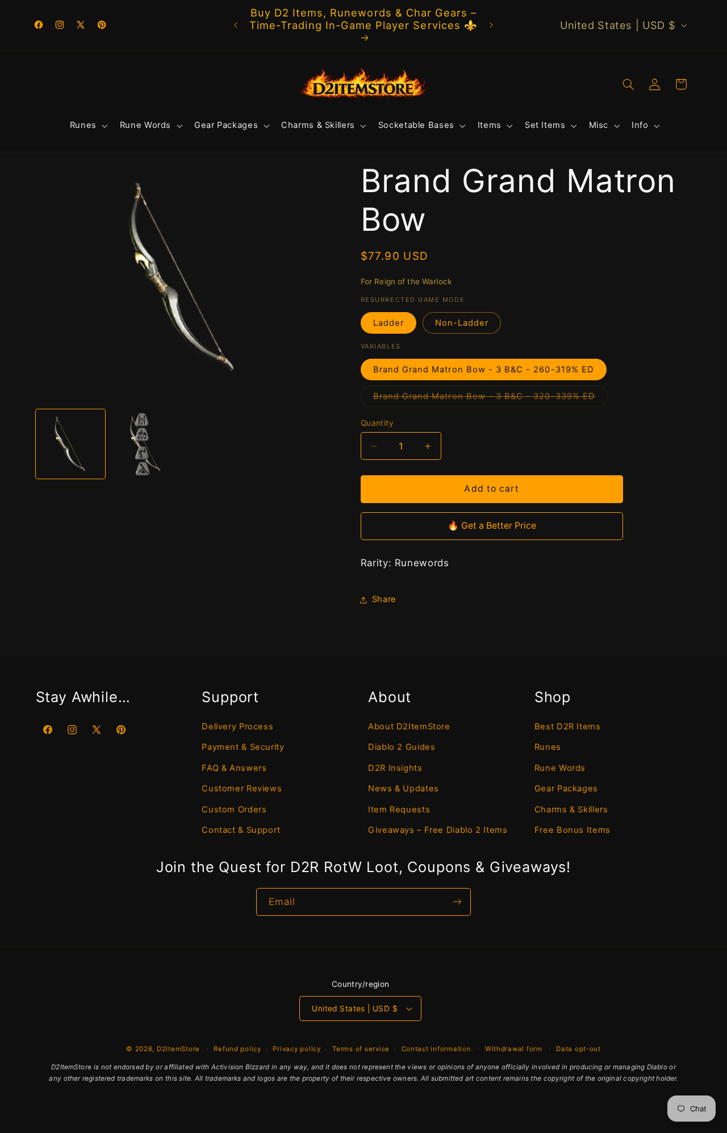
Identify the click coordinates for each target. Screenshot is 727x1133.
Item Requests (399, 809)
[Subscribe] (457, 902)
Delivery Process (237, 726)
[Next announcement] (491, 25)
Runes (547, 747)
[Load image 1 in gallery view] (70, 444)
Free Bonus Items (572, 829)
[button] (87, 125)
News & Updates (403, 788)
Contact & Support (241, 829)
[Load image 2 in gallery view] (145, 444)
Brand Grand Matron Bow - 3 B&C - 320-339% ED (490, 399)
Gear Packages (566, 788)
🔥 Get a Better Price (492, 525)
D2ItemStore (178, 1049)
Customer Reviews (242, 788)
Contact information (436, 1049)
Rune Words (560, 767)
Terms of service (361, 1049)
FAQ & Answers (234, 767)
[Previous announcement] (235, 25)
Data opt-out (578, 1049)
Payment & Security (243, 747)
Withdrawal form (513, 1049)
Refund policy (237, 1049)
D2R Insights (395, 767)
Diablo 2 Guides (401, 747)
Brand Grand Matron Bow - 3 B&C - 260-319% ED (483, 369)
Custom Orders (234, 809)
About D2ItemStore (409, 726)
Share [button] (384, 599)
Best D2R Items (567, 726)
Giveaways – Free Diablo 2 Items (438, 829)
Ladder (388, 323)
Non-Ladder (462, 323)
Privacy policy (296, 1049)
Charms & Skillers (571, 809)
